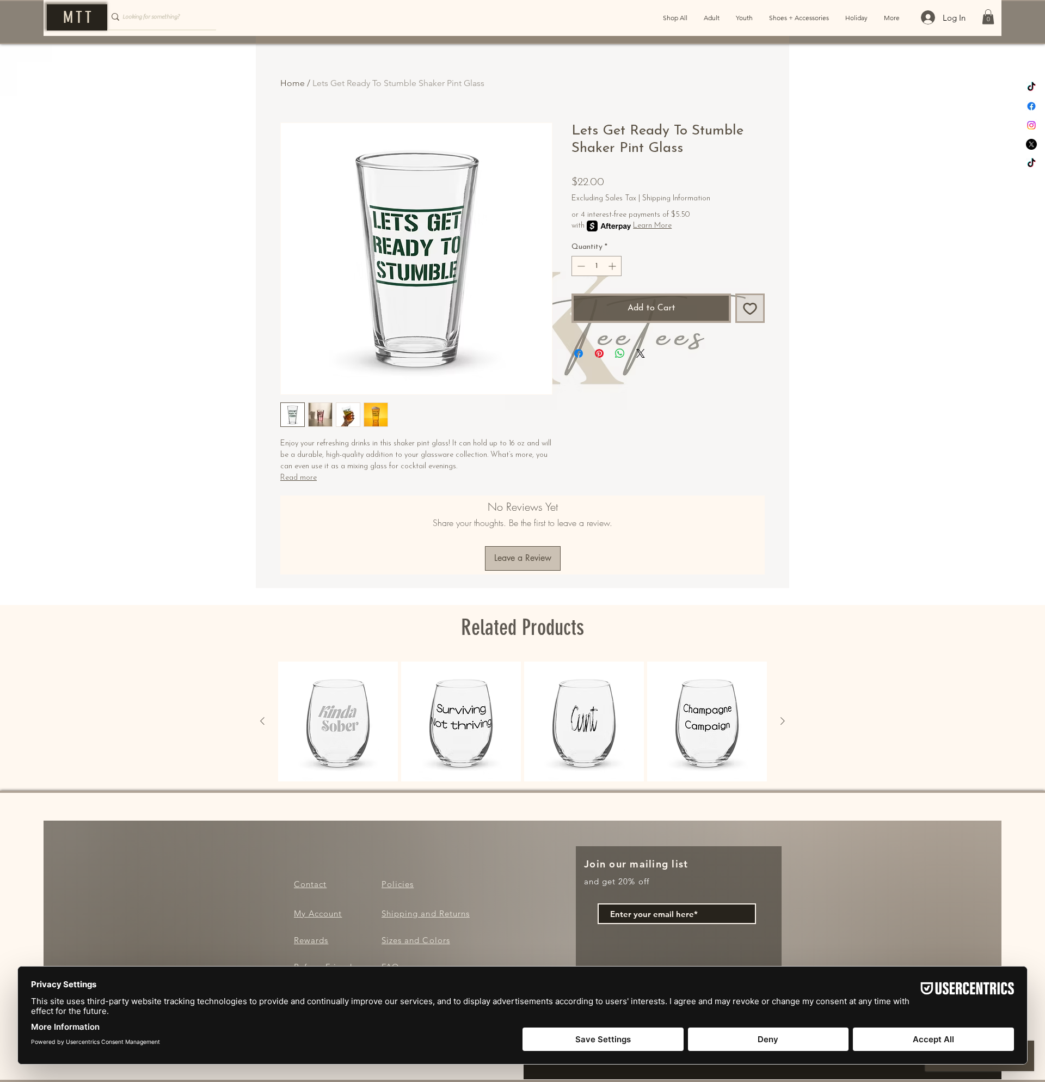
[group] (522, 721)
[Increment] (613, 266)
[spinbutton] (596, 266)
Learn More (652, 226)
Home (292, 83)
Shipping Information (676, 198)
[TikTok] (1031, 87)
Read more (298, 478)
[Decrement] (580, 266)
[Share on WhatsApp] (619, 353)
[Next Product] (782, 721)
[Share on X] (640, 353)
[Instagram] (1031, 125)
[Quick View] (338, 721)
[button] (988, 16)
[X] (1031, 144)
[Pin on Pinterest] (599, 353)
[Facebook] (1031, 106)
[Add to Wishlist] (750, 308)
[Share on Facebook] (578, 353)
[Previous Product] (262, 721)
